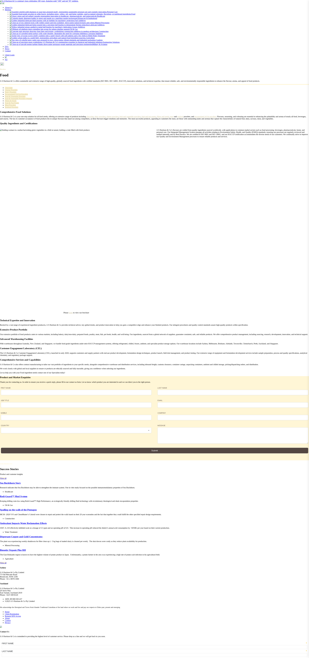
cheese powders (112, 117)
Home (7, 612)
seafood (180, 117)
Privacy (8, 623)
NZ (6, 60)
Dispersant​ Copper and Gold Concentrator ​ (21, 536)
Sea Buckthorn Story (10, 483)
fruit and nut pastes (149, 117)
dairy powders (100, 117)
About (7, 618)
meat (172, 117)
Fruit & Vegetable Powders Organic (18, 99)
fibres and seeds (163, 117)
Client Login (9, 55)
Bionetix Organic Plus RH (13, 550)
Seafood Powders (11, 107)
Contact (8, 51)
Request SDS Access (13, 616)
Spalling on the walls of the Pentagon (18, 509)
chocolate (90, 117)
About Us (8, 8)
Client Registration (12, 614)
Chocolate (9, 88)
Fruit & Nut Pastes (12, 103)
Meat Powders (10, 105)
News (7, 49)
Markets (8, 10)
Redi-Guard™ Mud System (13, 496)
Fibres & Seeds (10, 101)
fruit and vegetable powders (130, 117)
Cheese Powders (11, 90)
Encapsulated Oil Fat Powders (16, 94)
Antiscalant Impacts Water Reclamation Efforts (23, 523)
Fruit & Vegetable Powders (15, 96)
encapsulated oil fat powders (205, 117)
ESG (7, 47)
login (71, 313)
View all (3, 478)
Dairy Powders (10, 92)
